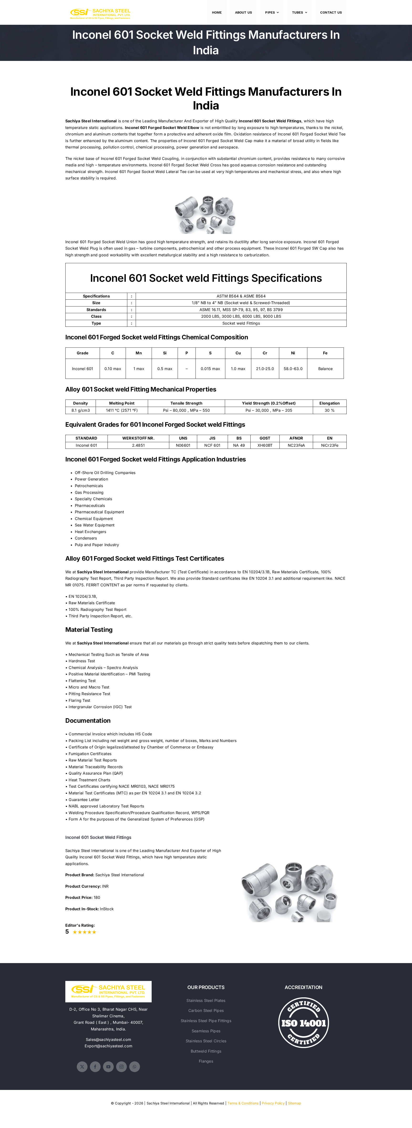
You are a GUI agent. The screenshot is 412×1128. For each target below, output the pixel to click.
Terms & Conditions (242, 1103)
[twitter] (82, 1066)
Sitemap (294, 1103)
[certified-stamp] (303, 999)
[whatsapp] (134, 1066)
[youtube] (108, 1066)
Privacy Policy (273, 1103)
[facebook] (95, 1066)
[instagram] (121, 1066)
